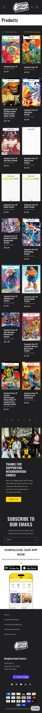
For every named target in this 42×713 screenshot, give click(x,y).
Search (7, 615)
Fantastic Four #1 (10, 66)
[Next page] (35, 419)
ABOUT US (13, 499)
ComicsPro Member (11, 620)
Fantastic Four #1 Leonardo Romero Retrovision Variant (31, 347)
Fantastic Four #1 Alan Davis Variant (31, 112)
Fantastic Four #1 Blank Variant (10, 206)
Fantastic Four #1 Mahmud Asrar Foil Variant (31, 395)
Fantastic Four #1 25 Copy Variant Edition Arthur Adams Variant (10, 112)
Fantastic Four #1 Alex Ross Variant (10, 159)
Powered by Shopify (30, 708)
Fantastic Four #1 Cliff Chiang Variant (31, 251)
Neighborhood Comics (17, 708)
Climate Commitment (12, 629)
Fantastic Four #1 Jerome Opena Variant (31, 299)
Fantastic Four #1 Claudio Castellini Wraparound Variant (10, 239)
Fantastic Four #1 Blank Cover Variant (31, 160)
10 (30, 420)
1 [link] (6, 420)
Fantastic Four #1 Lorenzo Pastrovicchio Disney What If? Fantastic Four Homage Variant (10, 398)
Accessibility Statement (13, 625)
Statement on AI (10, 634)
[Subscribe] (35, 540)
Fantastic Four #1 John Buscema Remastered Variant (10, 333)
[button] (4, 7)
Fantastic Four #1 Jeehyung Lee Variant (10, 298)
